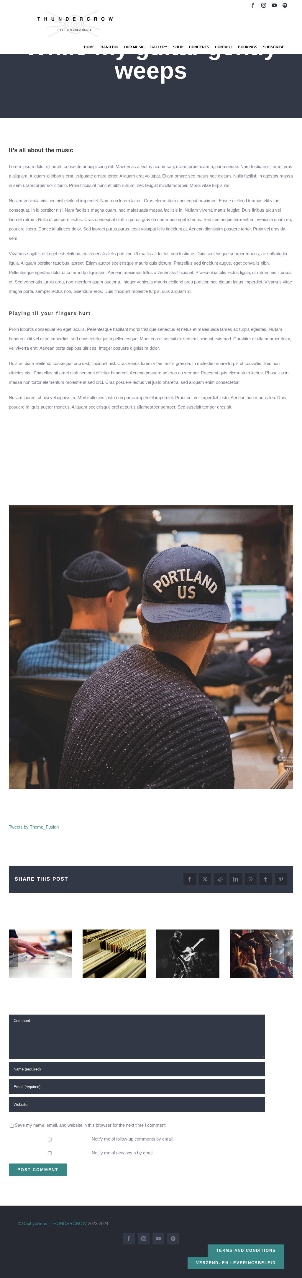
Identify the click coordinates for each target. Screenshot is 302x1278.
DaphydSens (34, 1223)
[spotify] (285, 5)
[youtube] (274, 5)
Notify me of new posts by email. (123, 1152)
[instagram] (263, 5)
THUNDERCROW (69, 1223)
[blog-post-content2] (151, 507)
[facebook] (253, 5)
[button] (13, 953)
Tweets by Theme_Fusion (34, 826)
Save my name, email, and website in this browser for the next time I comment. (91, 1125)
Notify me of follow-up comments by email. (133, 1138)
